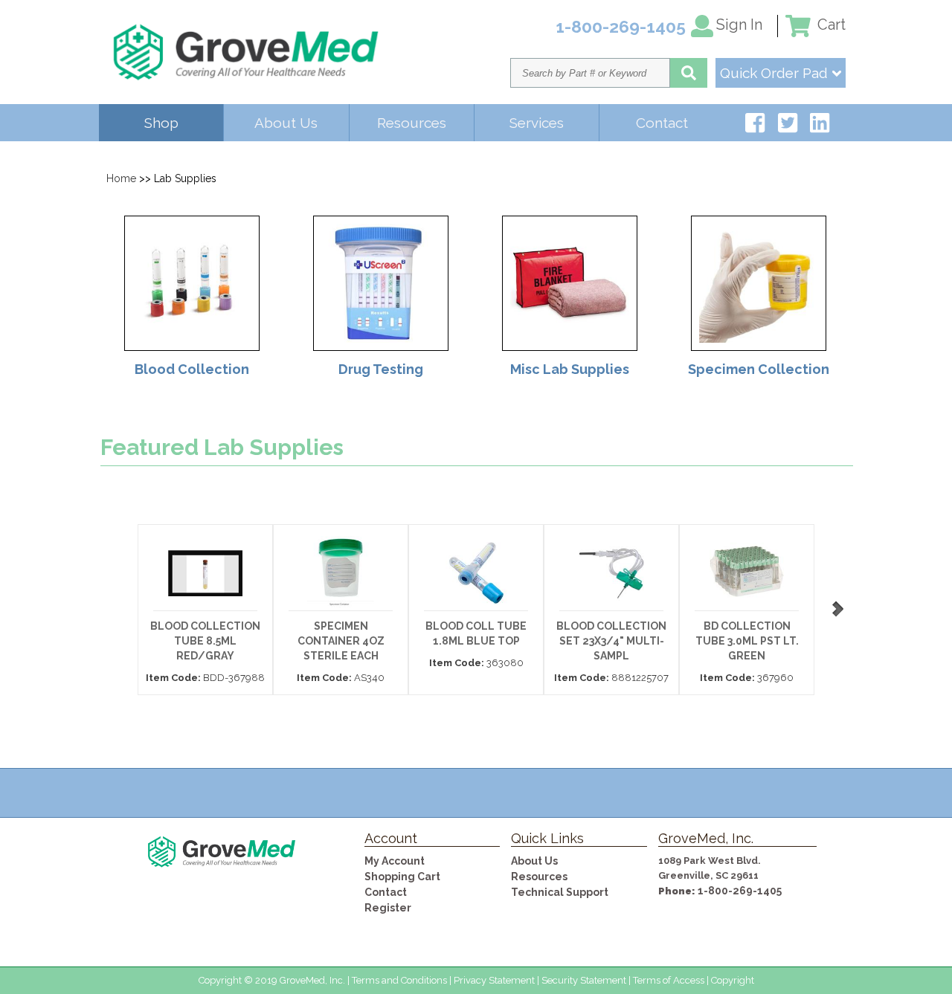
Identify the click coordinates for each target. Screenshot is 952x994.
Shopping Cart (402, 876)
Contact (662, 122)
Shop (161, 122)
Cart (830, 24)
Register (387, 908)
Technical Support (559, 892)
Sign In (739, 24)
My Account (394, 861)
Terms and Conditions (399, 980)
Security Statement (583, 980)
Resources (411, 122)
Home (121, 178)
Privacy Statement (494, 980)
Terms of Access (668, 980)
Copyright (732, 980)
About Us (286, 122)
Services (536, 122)
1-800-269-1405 (740, 891)
